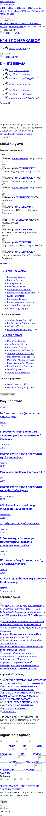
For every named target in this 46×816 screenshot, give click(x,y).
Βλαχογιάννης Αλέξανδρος (20, 350)
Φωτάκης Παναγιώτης (18, 387)
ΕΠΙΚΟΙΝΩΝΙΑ (7, 786)
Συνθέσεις (18, 134)
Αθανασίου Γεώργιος (17, 347)
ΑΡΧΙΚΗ (3, 26)
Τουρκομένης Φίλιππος (18, 372)
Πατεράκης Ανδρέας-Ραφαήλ (21, 292)
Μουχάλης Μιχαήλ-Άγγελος (22, 78)
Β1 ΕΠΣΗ (35, 7)
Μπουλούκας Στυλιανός (19, 289)
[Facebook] (3, 783)
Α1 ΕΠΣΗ (18, 7)
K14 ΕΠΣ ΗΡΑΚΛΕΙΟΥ (20, 40)
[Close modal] (1, 799)
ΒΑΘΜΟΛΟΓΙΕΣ (22, 11)
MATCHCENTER (16, 26)
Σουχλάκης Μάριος (16, 369)
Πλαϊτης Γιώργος (15, 280)
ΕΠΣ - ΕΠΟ (10, 11)
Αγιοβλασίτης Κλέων (19, 70)
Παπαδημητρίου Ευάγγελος (20, 366)
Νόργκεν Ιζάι (13, 326)
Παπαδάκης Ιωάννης (17, 299)
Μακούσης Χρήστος (16, 341)
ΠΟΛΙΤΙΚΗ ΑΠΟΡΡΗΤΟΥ (11, 789)
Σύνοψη (4, 134)
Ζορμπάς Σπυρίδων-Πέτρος (20, 353)
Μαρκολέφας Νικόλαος (18, 356)
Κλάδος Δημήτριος (18, 48)
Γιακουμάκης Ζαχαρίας (18, 308)
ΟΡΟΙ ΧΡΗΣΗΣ (21, 786)
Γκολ (10, 134)
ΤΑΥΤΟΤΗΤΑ (33, 786)
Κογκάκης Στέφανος (17, 286)
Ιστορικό (28, 134)
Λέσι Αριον (12, 283)
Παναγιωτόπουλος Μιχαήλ (20, 363)
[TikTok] (30, 783)
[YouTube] (16, 783)
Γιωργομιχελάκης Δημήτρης (20, 302)
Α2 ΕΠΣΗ (26, 7)
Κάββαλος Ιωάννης (16, 277)
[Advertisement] (23, 121)
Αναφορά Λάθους (7, 395)
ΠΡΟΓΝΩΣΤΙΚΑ (37, 11)
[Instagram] (10, 783)
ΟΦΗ (2, 7)
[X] (23, 783)
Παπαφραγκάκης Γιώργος (19, 329)
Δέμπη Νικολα (14, 384)
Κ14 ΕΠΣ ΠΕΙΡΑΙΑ (12, 63)
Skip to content (7, 1)
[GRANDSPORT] (8, 4)
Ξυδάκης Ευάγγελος (16, 320)
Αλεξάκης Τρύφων (16, 305)
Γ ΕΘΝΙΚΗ (9, 7)
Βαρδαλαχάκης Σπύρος (18, 323)
